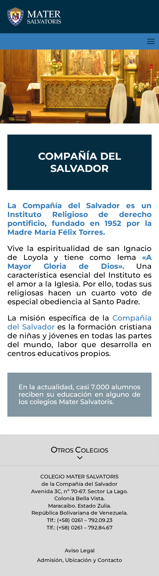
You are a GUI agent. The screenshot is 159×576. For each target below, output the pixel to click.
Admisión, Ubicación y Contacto (79, 560)
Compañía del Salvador (71, 205)
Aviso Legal (80, 550)
